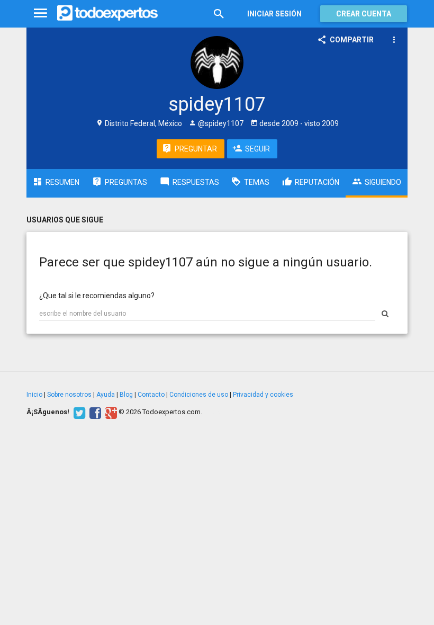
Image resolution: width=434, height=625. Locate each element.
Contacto (151, 394)
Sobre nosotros (69, 394)
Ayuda (105, 394)
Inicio (34, 394)
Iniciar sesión (274, 14)
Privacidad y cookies (263, 394)
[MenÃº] (40, 13)
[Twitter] (78, 412)
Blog (126, 394)
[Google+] (110, 412)
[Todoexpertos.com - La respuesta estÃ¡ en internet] (107, 13)
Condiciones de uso (198, 394)
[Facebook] (94, 412)
